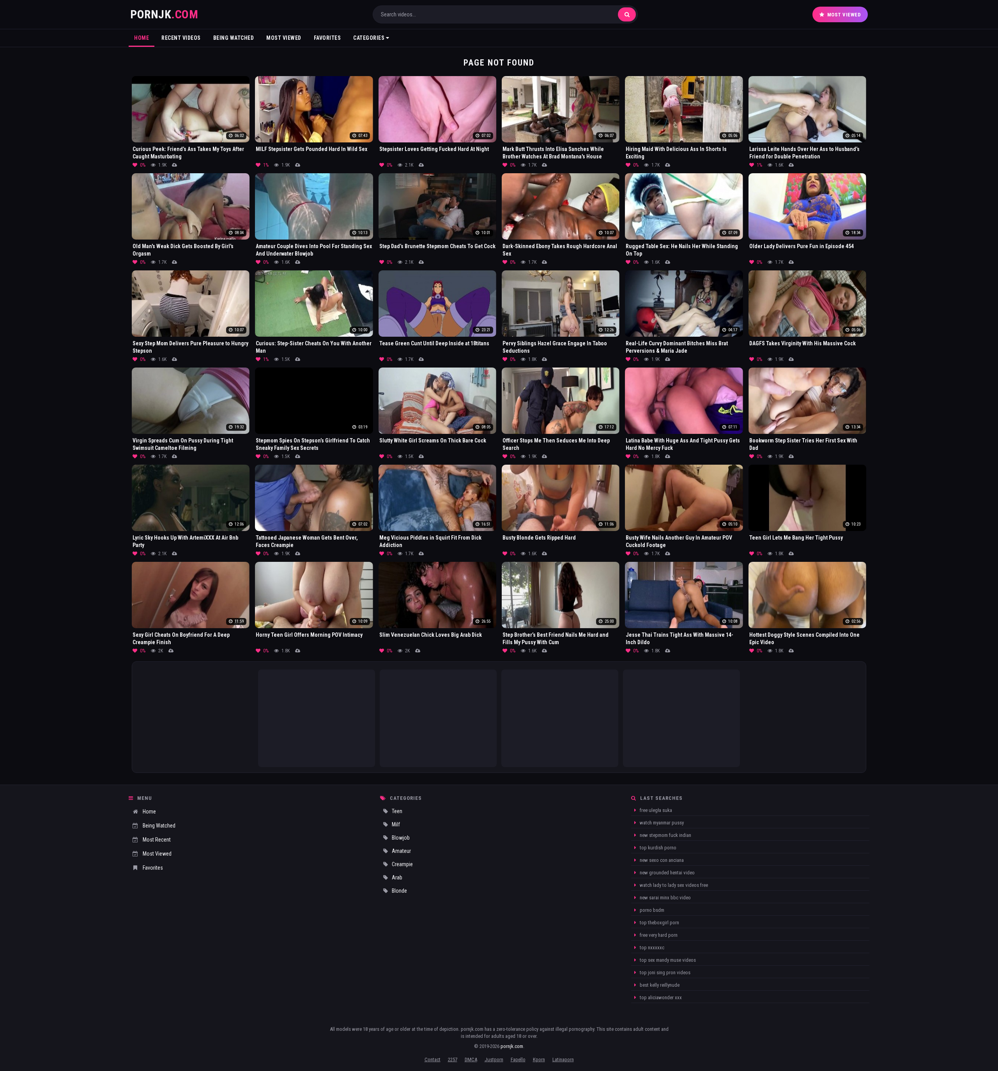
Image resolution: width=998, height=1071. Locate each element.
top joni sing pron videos (664, 972)
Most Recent (157, 840)
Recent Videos (181, 38)
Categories (369, 38)
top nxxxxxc (651, 947)
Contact (433, 1059)
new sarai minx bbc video (665, 897)
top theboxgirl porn (659, 922)
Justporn (494, 1059)
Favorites (327, 38)
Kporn (539, 1059)
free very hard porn (658, 935)
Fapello (518, 1059)
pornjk (164, 14)
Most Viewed (844, 15)
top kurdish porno (657, 848)
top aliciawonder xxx (660, 997)
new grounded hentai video (667, 873)
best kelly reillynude (659, 985)
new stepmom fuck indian (665, 835)
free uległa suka (655, 810)
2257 (452, 1059)
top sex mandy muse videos (667, 960)
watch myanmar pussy (661, 823)
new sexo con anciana (661, 860)
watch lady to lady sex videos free (673, 885)
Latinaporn (563, 1059)
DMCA (471, 1059)
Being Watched (233, 38)
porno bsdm (651, 910)
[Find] (627, 14)
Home (141, 38)
